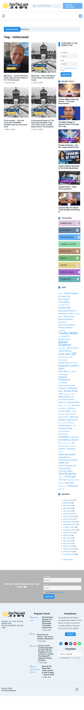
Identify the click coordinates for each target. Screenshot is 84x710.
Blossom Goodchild (66, 325)
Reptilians (73, 446)
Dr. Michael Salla (63, 357)
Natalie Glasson (65, 425)
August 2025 (67, 532)
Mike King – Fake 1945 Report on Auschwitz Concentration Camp (43, 78)
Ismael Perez (71, 391)
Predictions (74, 437)
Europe (74, 371)
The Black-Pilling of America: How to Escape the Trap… (68, 124)
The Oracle (70, 480)
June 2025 (66, 538)
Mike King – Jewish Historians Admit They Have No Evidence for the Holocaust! (16, 78)
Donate (70, 634)
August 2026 (67, 500)
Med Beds (61, 414)
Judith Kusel (62, 402)
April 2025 (66, 543)
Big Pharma (62, 322)
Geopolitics (66, 117)
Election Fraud (62, 360)
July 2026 (66, 503)
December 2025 (69, 522)
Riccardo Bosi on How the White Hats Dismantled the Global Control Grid (47, 622)
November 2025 (69, 524)
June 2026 (66, 505)
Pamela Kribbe (63, 434)
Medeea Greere (70, 414)
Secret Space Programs (67, 460)
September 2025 (69, 530)
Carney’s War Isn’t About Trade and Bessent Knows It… (69, 210)
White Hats (73, 485)
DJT (74, 353)
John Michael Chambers (66, 400)
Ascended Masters (67, 310)
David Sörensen (72, 348)
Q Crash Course (65, 443)
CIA (59, 336)
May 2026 (66, 508)
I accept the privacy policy (54, 592)
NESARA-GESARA (65, 428)
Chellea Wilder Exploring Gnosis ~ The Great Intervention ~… (68, 101)
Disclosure (13, 65)
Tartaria (60, 477)
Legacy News (68, 559)
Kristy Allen (74, 402)
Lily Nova (71, 408)
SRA (74, 465)
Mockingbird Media (68, 423)
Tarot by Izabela (65, 471)
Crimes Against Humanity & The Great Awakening (68, 167)
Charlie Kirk (61, 330)
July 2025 (66, 535)
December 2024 (69, 554)
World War (61, 489)
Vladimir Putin (62, 486)
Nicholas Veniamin (64, 431)
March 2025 (67, 546)
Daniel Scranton (64, 343)
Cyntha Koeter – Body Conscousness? (67, 188)
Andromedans (64, 299)
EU (70, 371)
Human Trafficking (67, 388)
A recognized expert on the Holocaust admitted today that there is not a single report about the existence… (43, 123)
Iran (60, 391)
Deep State (64, 354)
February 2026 (68, 516)
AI (59, 296)
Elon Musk (74, 363)
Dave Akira (61, 348)
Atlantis (60, 316)
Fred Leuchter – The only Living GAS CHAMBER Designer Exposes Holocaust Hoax (15, 123)
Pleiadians (63, 436)
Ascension (62, 313)
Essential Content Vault (68, 367)
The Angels (70, 476)
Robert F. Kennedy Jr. (67, 448)
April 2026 (66, 511)
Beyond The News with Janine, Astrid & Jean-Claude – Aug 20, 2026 (48, 670)
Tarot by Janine (67, 473)
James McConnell (69, 394)
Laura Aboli (75, 405)
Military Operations (68, 419)
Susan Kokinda (64, 468)
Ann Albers (64, 302)
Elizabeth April (64, 362)
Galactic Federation (64, 378)
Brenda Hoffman (65, 327)
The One (62, 479)
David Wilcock (65, 350)
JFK (72, 397)
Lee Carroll (62, 408)
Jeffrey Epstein (64, 396)
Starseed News (68, 139)
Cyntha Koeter (64, 339)
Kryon (60, 405)
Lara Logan (67, 405)
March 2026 (67, 514)
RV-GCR (60, 451)
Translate (77, 658)
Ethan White (63, 371)
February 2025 (68, 549)
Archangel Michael (63, 305)
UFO (77, 480)
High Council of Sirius (66, 385)
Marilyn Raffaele (64, 411)
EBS (71, 357)
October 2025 (68, 527)
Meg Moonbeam (63, 417)
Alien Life (65, 296)
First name (64, 52)
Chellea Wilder (68, 333)
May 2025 (66, 541)
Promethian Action (68, 439)
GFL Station (62, 383)
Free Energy (62, 374)
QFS (73, 442)
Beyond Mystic (65, 319)
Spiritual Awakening (65, 465)
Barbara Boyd (69, 316)
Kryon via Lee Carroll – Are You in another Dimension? (45, 637)
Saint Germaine (66, 454)
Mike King (74, 417)
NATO (74, 425)
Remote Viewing (63, 446)
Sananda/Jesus (64, 457)
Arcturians (64, 307)
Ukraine (61, 483)
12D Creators (71, 293)
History (11, 68)
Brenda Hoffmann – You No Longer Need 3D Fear (68, 146)
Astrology (77, 313)
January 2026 (67, 519)
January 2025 (67, 551)
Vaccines (69, 482)
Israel (60, 394)
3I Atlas (60, 293)
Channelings (67, 94)
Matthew (74, 411)
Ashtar (70, 313)
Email (62, 60)
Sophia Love (63, 462)
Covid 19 (65, 336)
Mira (59, 423)
